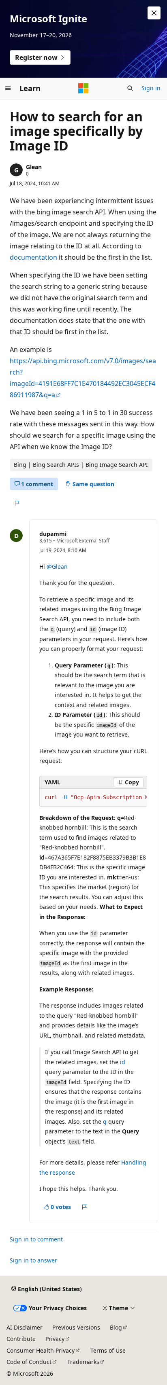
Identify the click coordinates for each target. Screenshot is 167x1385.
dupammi (52, 534)
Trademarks (83, 1362)
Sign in (151, 88)
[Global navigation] (8, 88)
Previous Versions (76, 1327)
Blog (116, 1327)
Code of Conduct (28, 1362)
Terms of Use (108, 1350)
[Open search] (130, 88)
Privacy (54, 1339)
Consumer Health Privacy (40, 1350)
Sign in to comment (36, 1239)
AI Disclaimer (24, 1327)
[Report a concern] (17, 503)
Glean (34, 167)
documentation (33, 257)
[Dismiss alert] (154, 12)
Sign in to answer (33, 1260)
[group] (93, 798)
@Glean (57, 566)
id (122, 1062)
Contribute (21, 1339)
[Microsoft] (83, 88)
